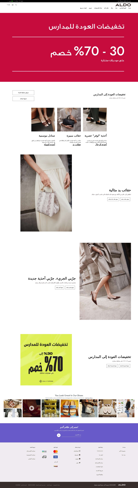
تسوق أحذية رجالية (59, 287)
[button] (10, 1)
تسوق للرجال (23, 99)
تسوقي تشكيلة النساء (23, 92)
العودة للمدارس (123, 8)
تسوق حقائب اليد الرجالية (113, 199)
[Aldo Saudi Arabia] (123, 6)
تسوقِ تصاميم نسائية (70, 287)
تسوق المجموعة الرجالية (112, 366)
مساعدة (16, 1)
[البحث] (16, 5)
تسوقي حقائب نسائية (125, 199)
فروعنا (21, 1)
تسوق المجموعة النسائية (124, 366)
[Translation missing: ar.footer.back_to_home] (121, 485)
